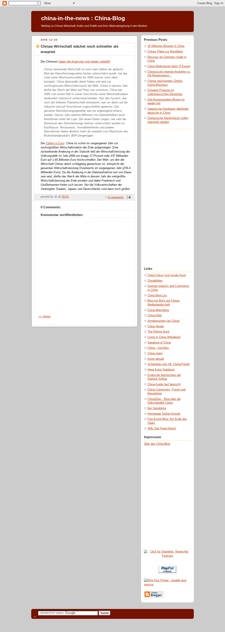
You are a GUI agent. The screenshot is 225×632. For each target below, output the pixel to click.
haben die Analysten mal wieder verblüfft (84, 61)
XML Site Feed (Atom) (161, 428)
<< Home (45, 316)
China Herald (155, 326)
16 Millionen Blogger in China (165, 46)
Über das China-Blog (157, 443)
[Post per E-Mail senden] (128, 197)
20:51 (65, 196)
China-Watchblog (158, 310)
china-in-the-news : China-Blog (83, 18)
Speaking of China (159, 342)
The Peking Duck (158, 331)
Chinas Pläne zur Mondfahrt (165, 51)
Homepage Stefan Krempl (163, 413)
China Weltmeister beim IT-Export (168, 66)
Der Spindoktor (156, 408)
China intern (155, 353)
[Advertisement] (161, 195)
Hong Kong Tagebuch (161, 369)
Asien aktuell (155, 358)
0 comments (116, 197)
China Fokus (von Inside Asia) (166, 275)
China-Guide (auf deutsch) (164, 384)
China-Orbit (154, 315)
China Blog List (157, 295)
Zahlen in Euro (55, 143)
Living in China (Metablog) (163, 337)
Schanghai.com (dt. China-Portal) (168, 364)
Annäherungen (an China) (163, 320)
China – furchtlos (158, 347)
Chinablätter (155, 280)
